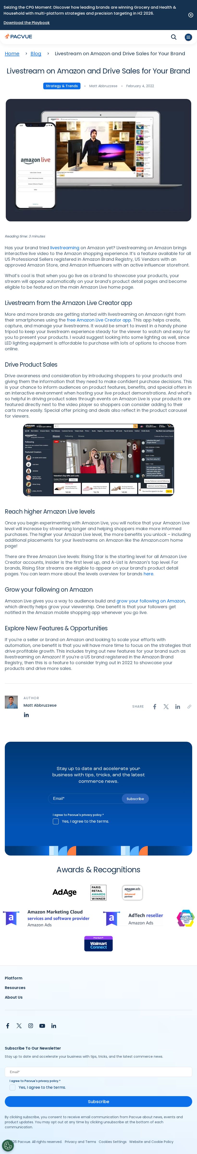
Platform (13, 978)
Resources (15, 987)
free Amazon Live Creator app (99, 320)
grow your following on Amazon (151, 601)
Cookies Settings (113, 1141)
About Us (14, 997)
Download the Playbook (27, 22)
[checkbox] (98, 821)
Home (12, 53)
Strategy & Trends (62, 86)
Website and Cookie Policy (151, 1141)
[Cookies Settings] (8, 1146)
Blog (36, 53)
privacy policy (92, 815)
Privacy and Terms (80, 1141)
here (148, 574)
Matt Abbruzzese (103, 86)
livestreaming (64, 248)
